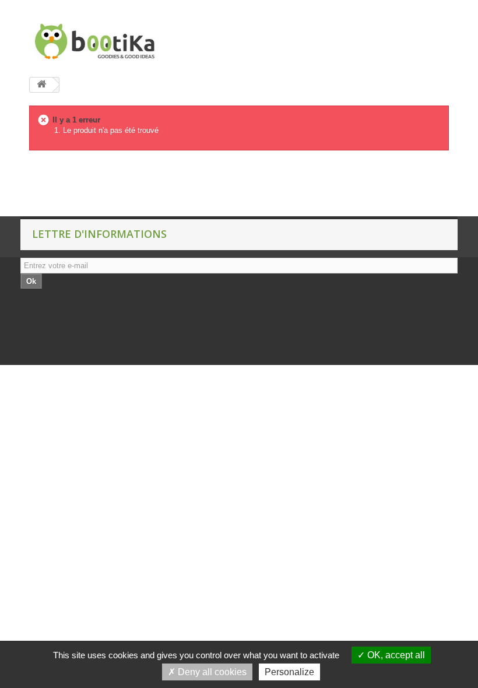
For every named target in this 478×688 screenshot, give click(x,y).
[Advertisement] (212, 187)
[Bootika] (93, 41)
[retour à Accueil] (41, 85)
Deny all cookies (211, 672)
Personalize (289, 672)
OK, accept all (395, 655)
